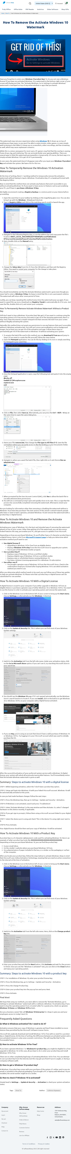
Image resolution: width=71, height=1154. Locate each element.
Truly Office (6, 9)
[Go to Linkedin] (60, 1137)
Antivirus (40, 9)
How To (7, 13)
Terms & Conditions (28, 1144)
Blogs (38, 1115)
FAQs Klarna (22, 1123)
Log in (3, 1115)
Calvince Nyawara (53, 1090)
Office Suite (18, 9)
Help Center (40, 1111)
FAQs (3, 1127)
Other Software (52, 9)
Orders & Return (24, 1120)
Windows (43, 141)
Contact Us (4, 1130)
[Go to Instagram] (50, 1137)
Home (2, 13)
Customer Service (24, 1127)
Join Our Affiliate (24, 1135)
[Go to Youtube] (56, 1137)
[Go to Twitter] (54, 1137)
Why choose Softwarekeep (23, 1114)
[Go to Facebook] (47, 1137)
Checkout (4, 1123)
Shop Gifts (65, 9)
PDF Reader (30, 9)
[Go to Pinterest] (63, 1137)
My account (4, 1111)
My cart (3, 1119)
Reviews (21, 1131)
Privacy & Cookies (44, 1144)
